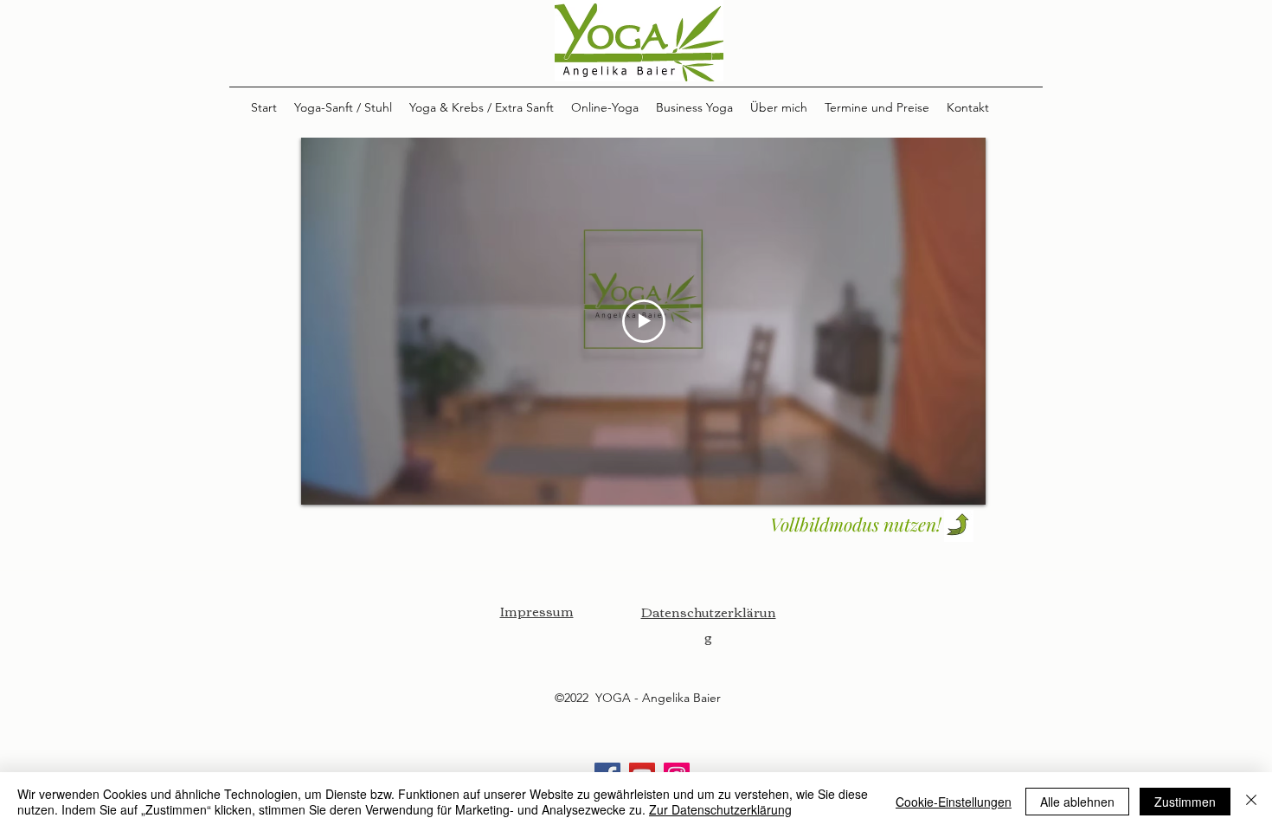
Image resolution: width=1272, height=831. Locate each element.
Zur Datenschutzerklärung (720, 809)
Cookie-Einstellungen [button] (954, 801)
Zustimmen (1185, 801)
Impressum (537, 610)
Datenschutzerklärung (708, 623)
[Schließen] (1251, 801)
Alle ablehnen (1077, 801)
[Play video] (643, 321)
